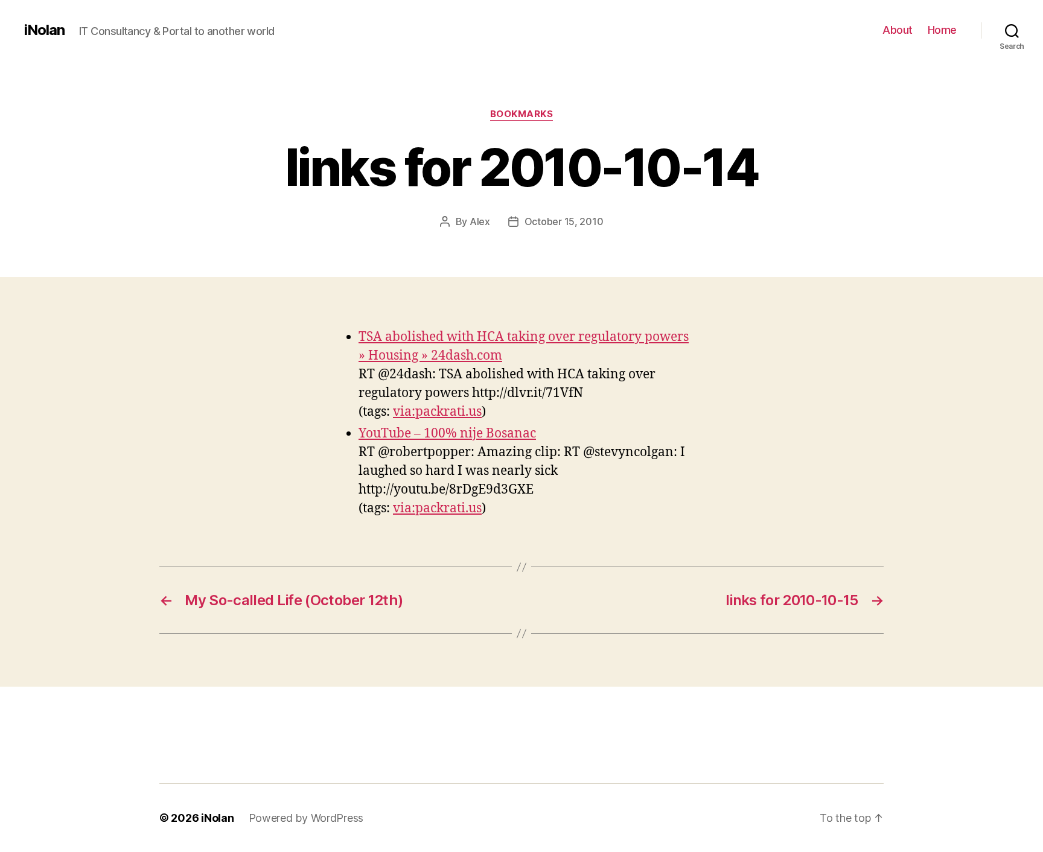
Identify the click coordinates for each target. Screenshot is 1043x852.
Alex (480, 221)
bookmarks (521, 114)
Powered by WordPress (306, 818)
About (897, 30)
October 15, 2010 (564, 221)
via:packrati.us (437, 412)
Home (942, 30)
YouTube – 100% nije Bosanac (447, 433)
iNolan (44, 30)
